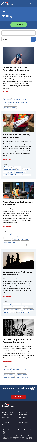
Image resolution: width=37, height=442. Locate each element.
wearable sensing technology (12, 309)
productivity (16, 239)
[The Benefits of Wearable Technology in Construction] (18, 55)
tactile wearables (9, 102)
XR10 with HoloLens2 (10, 175)
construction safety (9, 236)
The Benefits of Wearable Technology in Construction (16, 68)
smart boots (25, 239)
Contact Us (6, 430)
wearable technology (10, 107)
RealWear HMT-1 (8, 172)
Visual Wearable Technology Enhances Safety (16, 136)
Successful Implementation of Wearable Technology (17, 340)
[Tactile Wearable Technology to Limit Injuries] (18, 190)
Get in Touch (18, 397)
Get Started (18, 24)
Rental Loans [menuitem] (5, 417)
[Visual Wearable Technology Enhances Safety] (18, 123)
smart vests (7, 242)
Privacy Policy (28, 430)
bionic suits (7, 239)
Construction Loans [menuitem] (7, 414)
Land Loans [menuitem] (22, 417)
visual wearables (19, 105)
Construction (16, 99)
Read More (7, 92)
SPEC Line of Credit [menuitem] (7, 412)
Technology (7, 99)
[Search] (33, 39)
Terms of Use (16, 430)
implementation (21, 374)
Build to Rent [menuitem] (23, 412)
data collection (8, 105)
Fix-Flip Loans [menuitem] (6, 422)
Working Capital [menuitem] (23, 422)
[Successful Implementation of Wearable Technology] (18, 327)
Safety (24, 99)
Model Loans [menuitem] (23, 414)
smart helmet (22, 245)
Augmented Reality (9, 169)
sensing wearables (21, 102)
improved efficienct (9, 312)
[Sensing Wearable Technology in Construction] (18, 260)
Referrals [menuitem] (4, 425)
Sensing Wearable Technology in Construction (17, 273)
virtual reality (26, 169)
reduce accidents (22, 306)
